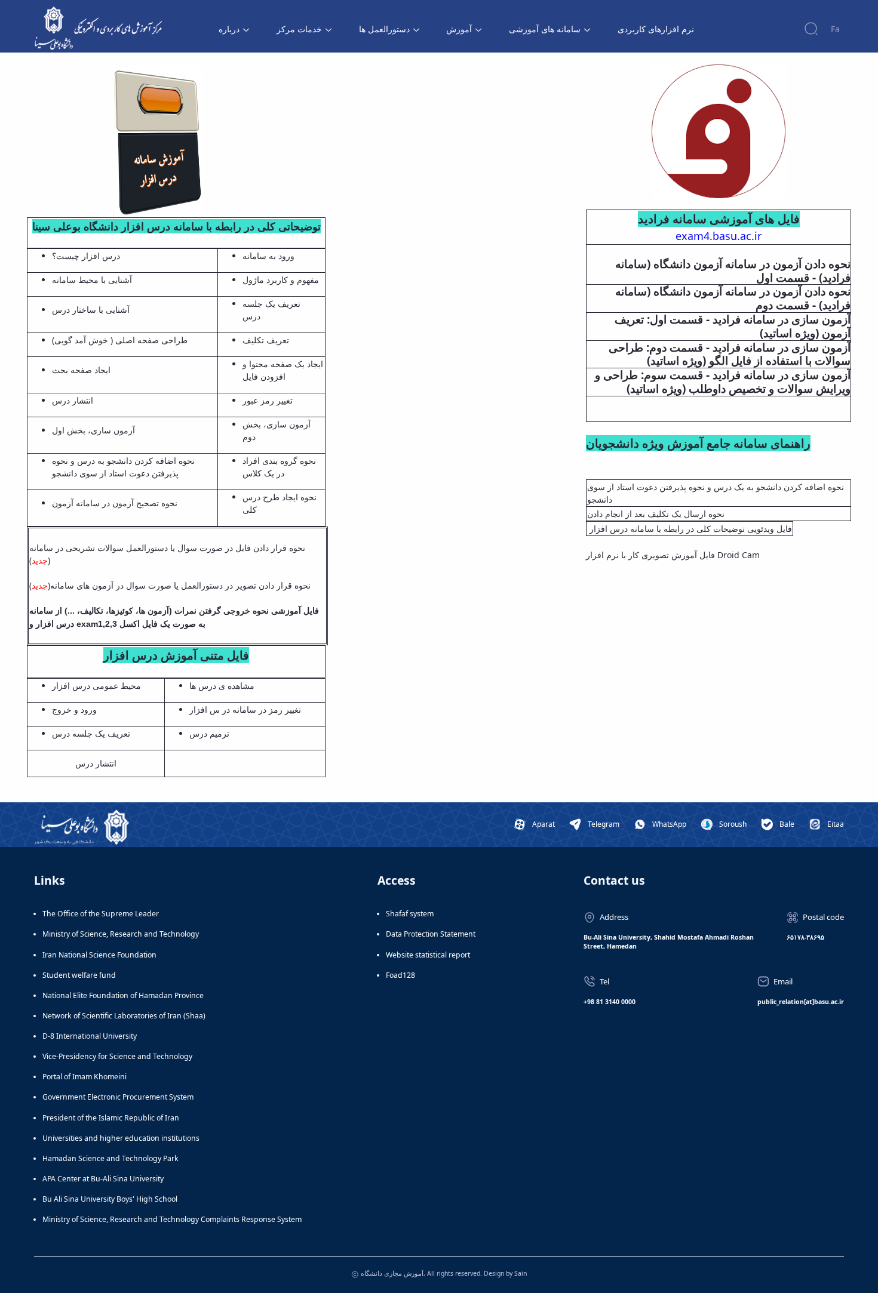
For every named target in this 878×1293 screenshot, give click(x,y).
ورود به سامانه (268, 255)
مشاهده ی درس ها (221, 685)
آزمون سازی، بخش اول (94, 430)
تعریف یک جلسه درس (91, 733)
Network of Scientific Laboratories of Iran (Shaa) (123, 1016)
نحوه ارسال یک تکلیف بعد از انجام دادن (655, 513)
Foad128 (400, 975)
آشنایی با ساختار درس (91, 309)
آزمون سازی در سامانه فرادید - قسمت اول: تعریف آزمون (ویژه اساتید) (733, 326)
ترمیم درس (209, 733)
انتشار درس (72, 400)
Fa (835, 29)
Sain (520, 1273)
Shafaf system (410, 914)
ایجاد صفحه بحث (81, 369)
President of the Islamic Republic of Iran (110, 1118)
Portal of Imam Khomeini (84, 1077)
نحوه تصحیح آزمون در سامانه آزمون (114, 503)
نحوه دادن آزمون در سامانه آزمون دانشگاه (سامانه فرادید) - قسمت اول (733, 271)
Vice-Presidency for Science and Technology (117, 1056)
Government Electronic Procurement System (118, 1097)
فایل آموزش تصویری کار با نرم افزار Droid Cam (673, 555)
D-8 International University (89, 1036)
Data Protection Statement (430, 934)
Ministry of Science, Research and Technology (120, 934)
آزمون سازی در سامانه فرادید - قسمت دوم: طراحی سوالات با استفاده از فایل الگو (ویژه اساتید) (730, 354)
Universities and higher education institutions (120, 1138)
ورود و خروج (74, 709)
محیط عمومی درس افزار (96, 685)
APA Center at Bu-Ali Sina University (103, 1179)
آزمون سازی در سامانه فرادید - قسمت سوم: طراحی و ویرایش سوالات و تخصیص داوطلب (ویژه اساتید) (723, 382)
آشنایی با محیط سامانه (92, 279)
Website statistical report (428, 955)
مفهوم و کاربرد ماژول (280, 279)
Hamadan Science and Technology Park (110, 1158)
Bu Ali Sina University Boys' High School (109, 1199)
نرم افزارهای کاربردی (656, 29)
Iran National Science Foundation (99, 955)
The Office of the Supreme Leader (100, 914)
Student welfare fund (79, 975)
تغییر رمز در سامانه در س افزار (245, 709)
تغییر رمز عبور (267, 400)
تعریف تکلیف (266, 340)
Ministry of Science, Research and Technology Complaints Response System (172, 1219)
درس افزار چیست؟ (87, 255)
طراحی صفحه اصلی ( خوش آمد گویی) (120, 340)
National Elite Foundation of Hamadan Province (123, 995)
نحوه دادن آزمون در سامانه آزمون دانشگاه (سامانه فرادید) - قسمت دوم (733, 298)
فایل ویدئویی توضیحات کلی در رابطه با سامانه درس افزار (689, 528)
